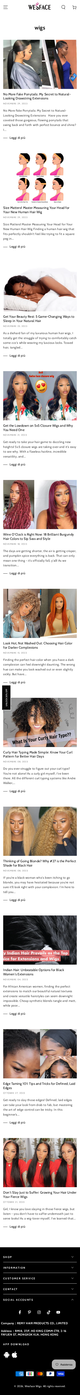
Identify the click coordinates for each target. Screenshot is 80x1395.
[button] (63, 7)
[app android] (6, 1357)
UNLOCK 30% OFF (6, 697)
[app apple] (14, 1357)
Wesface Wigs (33, 1386)
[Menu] (5, 7)
